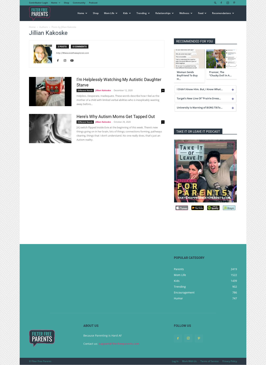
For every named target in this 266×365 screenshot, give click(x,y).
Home (54, 2)
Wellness (184, 13)
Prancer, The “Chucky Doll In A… (220, 73)
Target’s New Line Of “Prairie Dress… (199, 98)
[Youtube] (73, 60)
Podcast (93, 2)
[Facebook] (221, 2)
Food (200, 13)
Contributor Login (38, 2)
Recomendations (221, 13)
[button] (215, 2)
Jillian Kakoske (103, 90)
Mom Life (109, 13)
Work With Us (189, 361)
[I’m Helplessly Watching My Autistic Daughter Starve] (50, 91)
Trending (142, 13)
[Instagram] (228, 2)
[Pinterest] (234, 2)
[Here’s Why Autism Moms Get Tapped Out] (50, 128)
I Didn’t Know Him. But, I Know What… (200, 89)
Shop (66, 2)
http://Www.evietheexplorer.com (72, 53)
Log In (175, 361)
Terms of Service (209, 361)
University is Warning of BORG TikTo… (200, 107)
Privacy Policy (229, 361)
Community (79, 2)
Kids (125, 13)
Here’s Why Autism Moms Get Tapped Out (116, 116)
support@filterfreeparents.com (119, 344)
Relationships (163, 13)
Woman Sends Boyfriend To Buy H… (187, 75)
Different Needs (85, 90)
